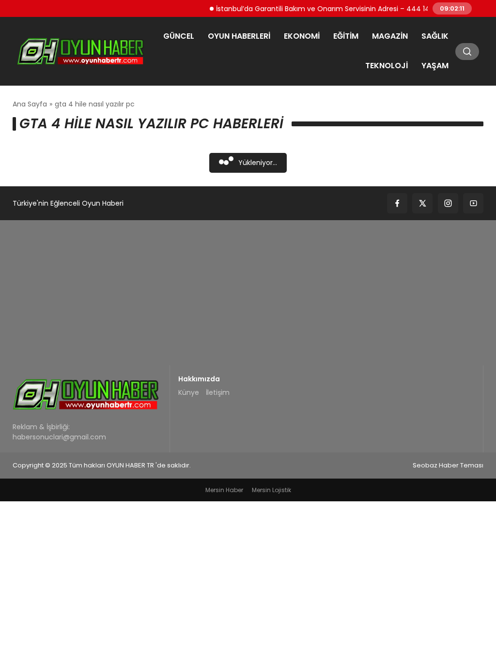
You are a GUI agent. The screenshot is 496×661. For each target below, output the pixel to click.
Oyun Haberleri (239, 36)
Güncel (178, 36)
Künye (188, 392)
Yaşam (435, 65)
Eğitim (345, 36)
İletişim (218, 392)
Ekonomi (302, 36)
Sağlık (435, 36)
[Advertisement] (248, 293)
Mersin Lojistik (271, 490)
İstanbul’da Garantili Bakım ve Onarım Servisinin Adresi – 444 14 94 (322, 8)
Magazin (390, 36)
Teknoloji (386, 65)
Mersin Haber (224, 490)
